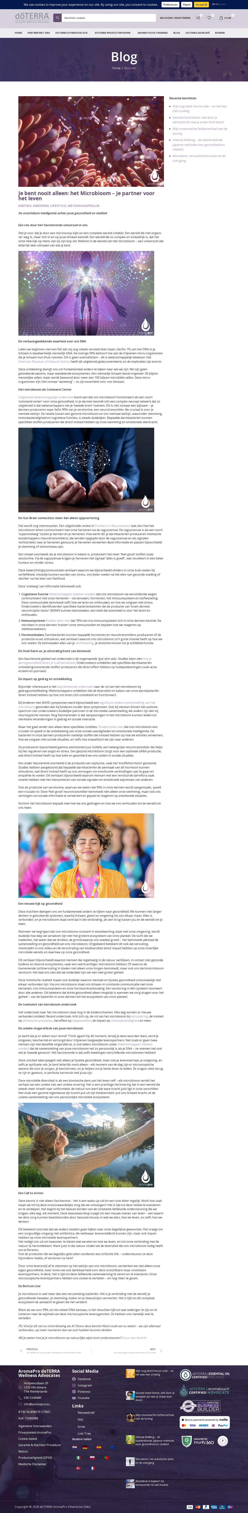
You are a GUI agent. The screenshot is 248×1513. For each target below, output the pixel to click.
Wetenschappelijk (84, 205)
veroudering (139, 1016)
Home (116, 68)
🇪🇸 (98, 1447)
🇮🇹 (78, 1457)
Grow (81, 1427)
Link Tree (84, 1434)
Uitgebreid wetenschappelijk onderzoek (45, 397)
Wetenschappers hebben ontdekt (72, 594)
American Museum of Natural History (44, 361)
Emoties (130, 68)
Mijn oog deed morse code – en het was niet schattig (154, 1372)
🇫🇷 (92, 1468)
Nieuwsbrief (86, 1413)
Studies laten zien (58, 621)
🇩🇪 (84, 1447)
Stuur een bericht (134, 1338)
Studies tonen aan (110, 727)
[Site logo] (32, 17)
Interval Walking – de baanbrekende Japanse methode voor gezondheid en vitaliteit (199, 144)
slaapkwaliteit (81, 1021)
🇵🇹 (106, 1457)
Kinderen (41, 205)
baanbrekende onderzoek (75, 687)
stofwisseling (84, 643)
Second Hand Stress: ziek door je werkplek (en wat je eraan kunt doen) (155, 1396)
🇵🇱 (92, 1457)
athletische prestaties (38, 1021)
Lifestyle (58, 205)
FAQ (80, 1420)
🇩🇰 (78, 1468)
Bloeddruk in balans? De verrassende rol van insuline (151, 1483)
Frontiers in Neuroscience (112, 526)
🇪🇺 (112, 1447)
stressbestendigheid (125, 1021)
